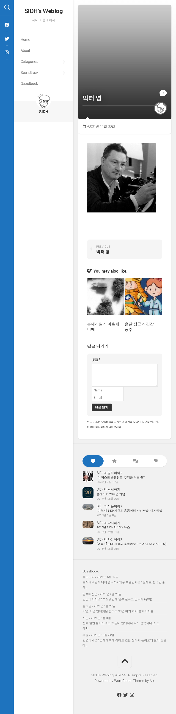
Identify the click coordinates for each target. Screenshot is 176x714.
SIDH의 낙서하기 (108, 489)
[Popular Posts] (114, 461)
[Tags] (156, 461)
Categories (29, 61)
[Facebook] (7, 25)
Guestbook (29, 83)
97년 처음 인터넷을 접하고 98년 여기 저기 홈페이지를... (118, 611)
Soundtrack (29, 72)
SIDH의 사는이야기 (110, 506)
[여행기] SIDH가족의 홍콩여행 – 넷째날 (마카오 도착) (132, 544)
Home (25, 39)
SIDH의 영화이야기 (110, 473)
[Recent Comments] (135, 461)
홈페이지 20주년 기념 (111, 494)
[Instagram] (7, 52)
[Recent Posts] (93, 461)
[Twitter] (7, 38)
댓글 (96, 360)
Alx (152, 681)
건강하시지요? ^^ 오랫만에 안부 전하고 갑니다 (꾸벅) (117, 599)
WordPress (122, 681)
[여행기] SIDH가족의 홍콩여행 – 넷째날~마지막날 (129, 510)
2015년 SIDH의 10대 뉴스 (113, 527)
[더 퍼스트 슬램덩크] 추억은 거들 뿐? (121, 477)
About (25, 50)
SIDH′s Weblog (44, 11)
